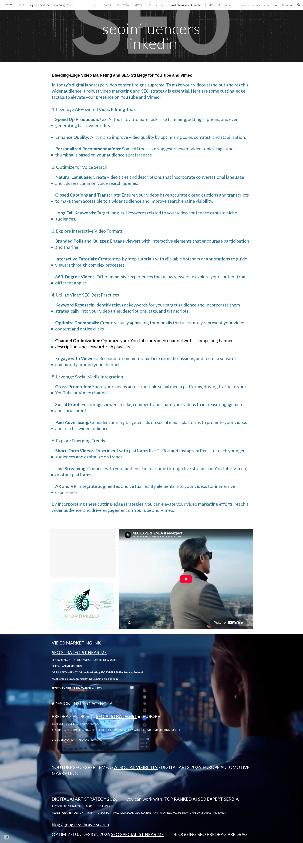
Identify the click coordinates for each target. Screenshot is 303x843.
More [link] (285, 5)
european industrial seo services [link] (254, 5)
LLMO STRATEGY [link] (216, 5)
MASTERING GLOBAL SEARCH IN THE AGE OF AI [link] (124, 5)
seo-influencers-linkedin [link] (185, 5)
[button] (299, 5)
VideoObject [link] (157, 5)
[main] (151, 36)
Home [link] (94, 5)
